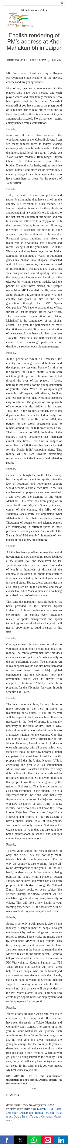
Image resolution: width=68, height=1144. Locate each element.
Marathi (42, 1109)
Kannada (46, 1116)
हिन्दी (59, 1109)
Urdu (52, 1109)
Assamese (27, 1112)
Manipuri (13, 1112)
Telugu (34, 1116)
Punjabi (51, 1112)
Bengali (40, 1112)
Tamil (25, 1116)
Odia (17, 1116)
